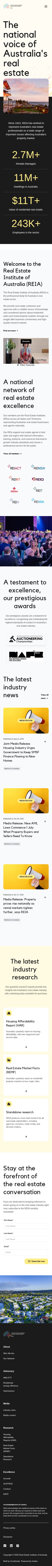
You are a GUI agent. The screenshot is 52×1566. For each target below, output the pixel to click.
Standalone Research (8, 1457)
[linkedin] (11, 1546)
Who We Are (8, 1353)
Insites (35, 1561)
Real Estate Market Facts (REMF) (9, 1448)
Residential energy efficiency (10, 1384)
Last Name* (8, 1233)
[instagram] (17, 1546)
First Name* (8, 1220)
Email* (6, 1247)
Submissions (8, 1391)
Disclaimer (7, 1537)
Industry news (9, 1410)
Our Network (8, 1358)
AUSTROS (8, 1484)
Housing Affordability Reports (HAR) (9, 1437)
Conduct (7, 1489)
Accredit (6, 1478)
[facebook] (4, 1546)
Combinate (15, 1561)
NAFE (5, 1494)
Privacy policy (9, 1528)
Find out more (9, 331)
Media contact (9, 1415)
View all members (11, 454)
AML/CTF (7, 1378)
